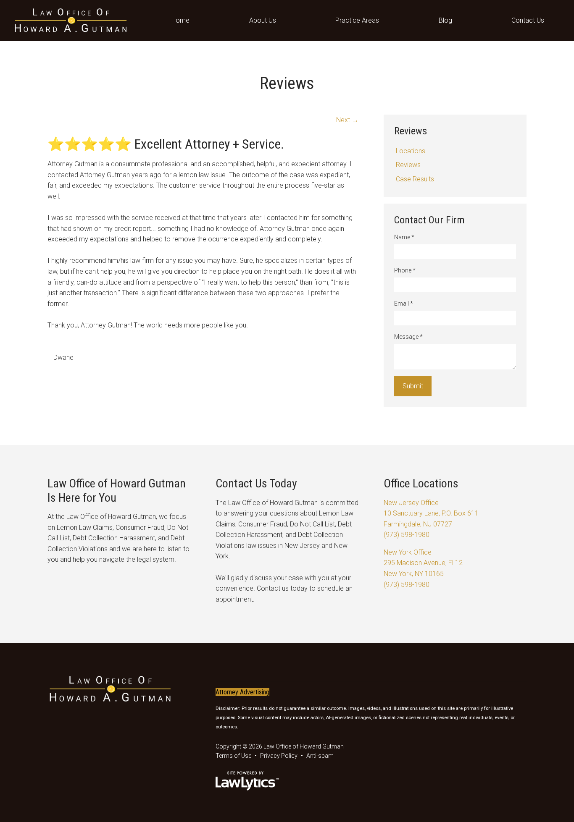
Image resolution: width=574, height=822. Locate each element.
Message (408, 336)
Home (180, 20)
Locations (410, 151)
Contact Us (527, 20)
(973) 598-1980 (406, 535)
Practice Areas (357, 20)
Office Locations (421, 483)
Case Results (415, 179)
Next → (347, 120)
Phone (405, 270)
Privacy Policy (279, 755)
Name (404, 237)
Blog (445, 20)
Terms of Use (233, 755)
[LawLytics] (247, 781)
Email (403, 303)
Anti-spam (320, 755)
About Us (262, 20)
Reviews (410, 131)
